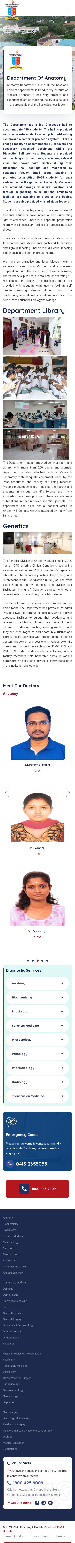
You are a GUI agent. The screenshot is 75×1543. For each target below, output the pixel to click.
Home (6, 39)
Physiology (9, 1229)
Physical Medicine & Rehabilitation (22, 1353)
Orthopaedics (11, 1337)
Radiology (9, 1260)
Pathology (9, 1248)
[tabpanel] (37, 828)
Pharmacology (11, 1254)
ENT (5, 1306)
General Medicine (13, 1313)
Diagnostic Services (25, 39)
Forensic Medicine (13, 1236)
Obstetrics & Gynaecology (18, 1325)
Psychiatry (9, 1359)
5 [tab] (47, 961)
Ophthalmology (12, 1331)
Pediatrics (8, 1343)
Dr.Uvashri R (38, 848)
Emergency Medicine (15, 1300)
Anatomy (8, 1217)
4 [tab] (42, 961)
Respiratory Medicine (15, 1365)
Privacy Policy (41, 1536)
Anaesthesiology (13, 1272)
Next (68, 793)
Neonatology (10, 1396)
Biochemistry (10, 1223)
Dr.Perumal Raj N (37, 764)
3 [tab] (38, 961)
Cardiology (9, 1371)
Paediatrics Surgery (14, 1424)
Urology (7, 1436)
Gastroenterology (13, 1390)
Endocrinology (11, 1383)
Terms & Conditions (15, 1536)
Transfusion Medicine (15, 1266)
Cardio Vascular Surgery (17, 1377)
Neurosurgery (11, 1412)
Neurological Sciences (16, 1418)
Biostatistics (10, 1448)
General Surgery (12, 1319)
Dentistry (8, 1288)
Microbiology (10, 1242)
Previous (7, 793)
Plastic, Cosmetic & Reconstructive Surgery (27, 1430)
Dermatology (10, 1294)
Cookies (60, 1536)
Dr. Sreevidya (37, 931)
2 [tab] (33, 961)
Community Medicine (15, 1282)
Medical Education (13, 1442)
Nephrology (10, 1402)
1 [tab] (28, 961)
